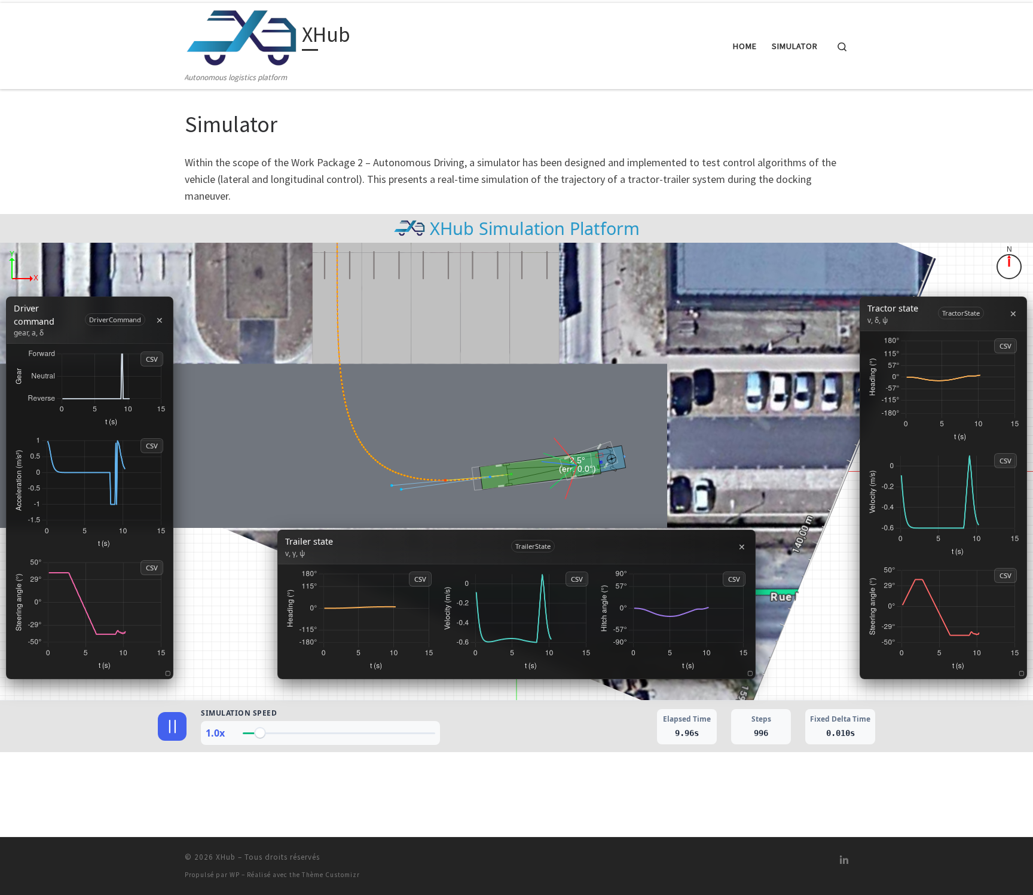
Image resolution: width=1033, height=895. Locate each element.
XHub (226, 857)
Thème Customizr (331, 874)
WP (235, 874)
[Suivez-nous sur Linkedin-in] (844, 860)
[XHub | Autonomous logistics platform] (241, 36)
